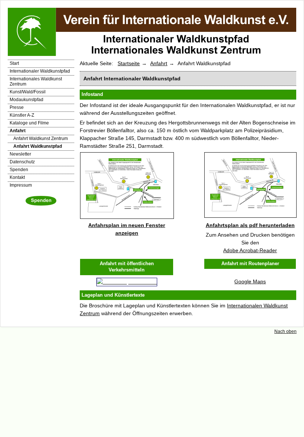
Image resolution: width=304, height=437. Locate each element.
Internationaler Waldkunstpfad (40, 71)
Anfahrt (18, 130)
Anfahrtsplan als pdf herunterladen (250, 225)
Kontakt (17, 177)
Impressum (21, 185)
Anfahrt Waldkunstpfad (37, 146)
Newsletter (20, 154)
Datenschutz (22, 161)
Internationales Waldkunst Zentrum (36, 81)
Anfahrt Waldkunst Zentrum (40, 138)
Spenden (19, 169)
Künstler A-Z (22, 115)
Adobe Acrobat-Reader (250, 250)
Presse (17, 107)
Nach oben (285, 331)
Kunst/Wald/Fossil (28, 91)
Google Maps (250, 281)
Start (14, 63)
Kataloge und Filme (29, 123)
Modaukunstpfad (26, 99)
